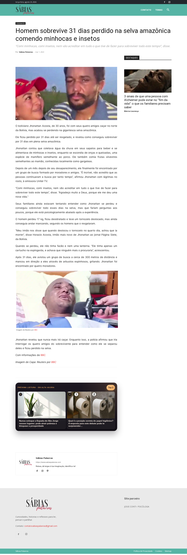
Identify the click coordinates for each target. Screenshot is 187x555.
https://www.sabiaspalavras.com (48, 462)
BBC (36, 330)
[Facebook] (164, 2)
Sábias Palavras (26, 52)
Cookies (158, 551)
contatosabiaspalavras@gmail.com (40, 526)
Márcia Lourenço (131, 111)
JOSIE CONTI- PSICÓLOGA (136, 506)
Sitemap (168, 551)
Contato (146, 9)
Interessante (20, 23)
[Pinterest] (48, 471)
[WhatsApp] (56, 58)
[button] (168, 10)
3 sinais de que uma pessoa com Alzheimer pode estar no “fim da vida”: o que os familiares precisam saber (147, 102)
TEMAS (158, 9)
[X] (50, 58)
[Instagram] (169, 2)
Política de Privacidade (143, 551)
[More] (63, 58)
